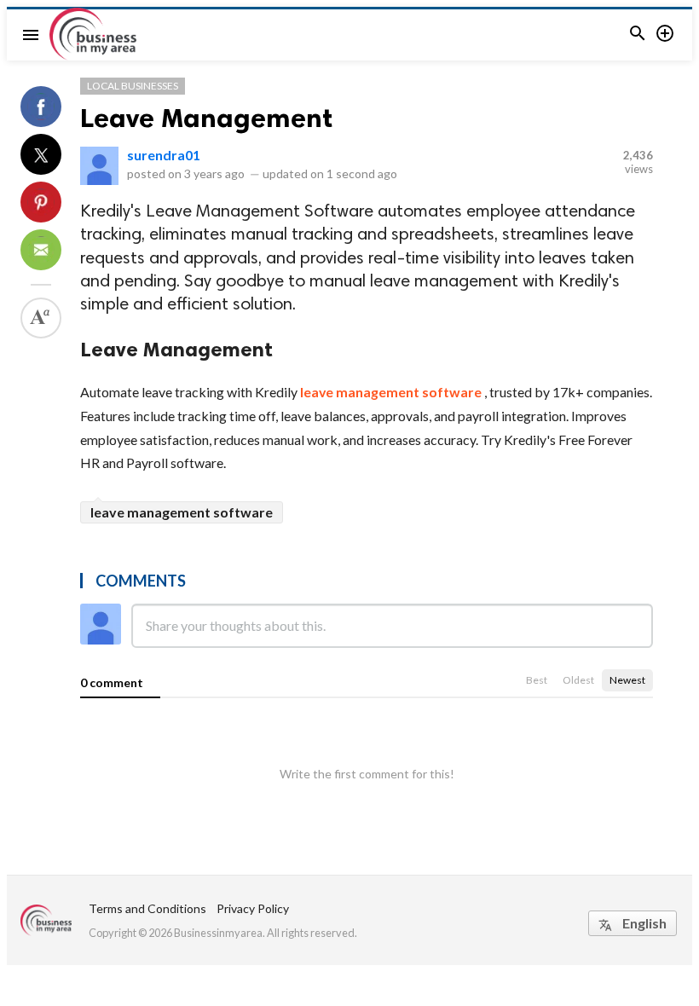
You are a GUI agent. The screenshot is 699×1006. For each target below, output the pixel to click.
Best (536, 680)
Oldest (578, 680)
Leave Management (206, 117)
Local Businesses (132, 85)
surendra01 (163, 155)
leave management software (391, 392)
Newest (627, 680)
